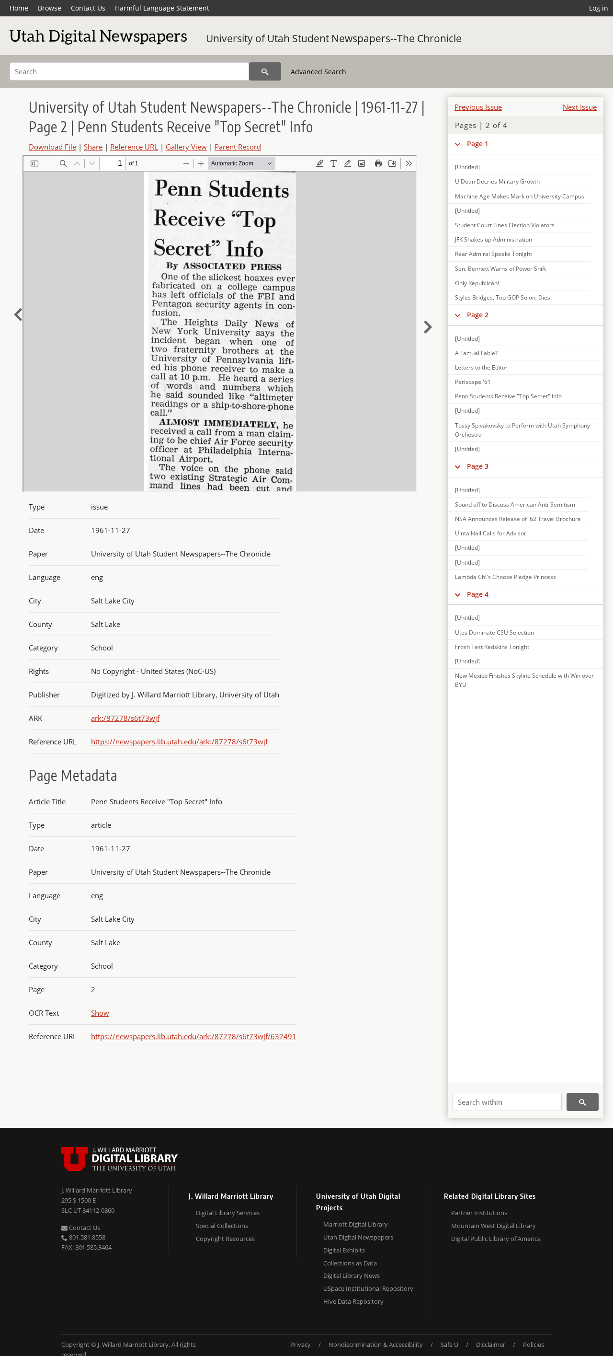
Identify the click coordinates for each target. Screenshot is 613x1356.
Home (19, 7)
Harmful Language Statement (162, 7)
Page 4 (477, 594)
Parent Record (238, 146)
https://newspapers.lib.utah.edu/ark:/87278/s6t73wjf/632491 (193, 1036)
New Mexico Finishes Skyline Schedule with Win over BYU (524, 680)
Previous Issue (478, 107)
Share (93, 146)
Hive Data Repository (353, 1301)
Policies (533, 1344)
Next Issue (580, 107)
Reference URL (134, 146)
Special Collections (222, 1225)
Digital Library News (351, 1275)
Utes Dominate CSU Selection (494, 632)
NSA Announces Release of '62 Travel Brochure (518, 519)
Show (100, 1013)
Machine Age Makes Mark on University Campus (519, 196)
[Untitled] (467, 167)
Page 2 (477, 314)
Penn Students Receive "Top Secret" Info (508, 396)
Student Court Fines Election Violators (505, 225)
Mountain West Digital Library (493, 1225)
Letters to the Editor (481, 367)
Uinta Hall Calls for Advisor (490, 533)
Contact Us (88, 7)
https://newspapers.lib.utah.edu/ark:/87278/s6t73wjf (179, 741)
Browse (49, 7)
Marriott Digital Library (355, 1224)
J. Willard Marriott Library (96, 1190)
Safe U (449, 1344)
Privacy (300, 1344)
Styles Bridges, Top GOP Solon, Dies (502, 297)
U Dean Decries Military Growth (497, 181)
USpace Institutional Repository (368, 1288)
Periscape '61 (473, 382)
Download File (52, 146)
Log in (598, 7)
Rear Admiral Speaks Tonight (493, 254)
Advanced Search (318, 71)
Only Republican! (477, 283)
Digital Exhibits (344, 1250)
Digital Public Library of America (496, 1238)
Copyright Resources (225, 1238)
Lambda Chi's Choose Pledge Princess (505, 577)
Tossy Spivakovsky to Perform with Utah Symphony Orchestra (522, 430)
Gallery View (186, 146)
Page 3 (477, 466)
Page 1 (477, 143)
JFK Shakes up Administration (493, 239)
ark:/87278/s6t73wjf (125, 718)
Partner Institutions (479, 1212)
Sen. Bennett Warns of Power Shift (500, 269)
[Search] (265, 71)
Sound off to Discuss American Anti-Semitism (515, 504)
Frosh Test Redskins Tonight (492, 647)
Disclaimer (490, 1344)
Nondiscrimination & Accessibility (376, 1344)
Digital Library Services (228, 1212)
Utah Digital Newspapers (358, 1237)
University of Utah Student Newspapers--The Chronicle (334, 38)
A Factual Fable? (476, 353)
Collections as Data (350, 1263)
